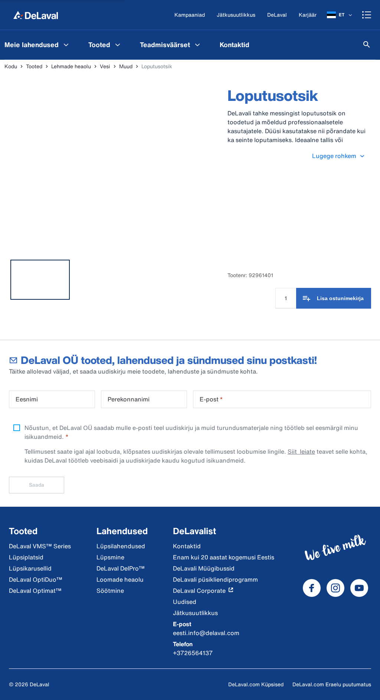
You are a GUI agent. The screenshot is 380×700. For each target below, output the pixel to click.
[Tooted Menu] (117, 44)
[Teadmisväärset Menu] (197, 44)
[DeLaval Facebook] (312, 588)
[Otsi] (367, 44)
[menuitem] (105, 44)
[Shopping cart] (367, 15)
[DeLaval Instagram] (335, 588)
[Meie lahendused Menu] (66, 44)
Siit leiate (301, 451)
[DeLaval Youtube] (359, 588)
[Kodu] (35, 14)
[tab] (40, 280)
